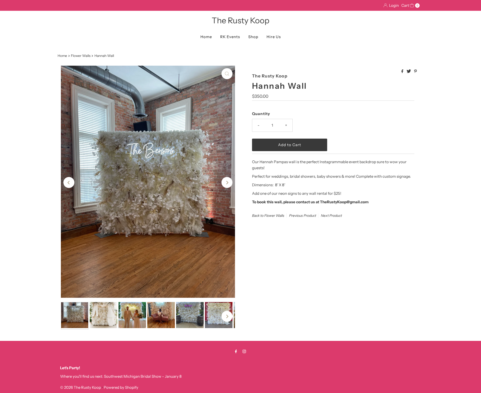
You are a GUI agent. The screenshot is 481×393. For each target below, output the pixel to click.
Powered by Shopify (121, 387)
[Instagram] (244, 351)
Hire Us (274, 36)
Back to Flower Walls (268, 215)
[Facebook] (236, 351)
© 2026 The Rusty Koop (81, 387)
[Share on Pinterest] (415, 71)
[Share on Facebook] (402, 71)
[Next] (226, 182)
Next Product (331, 215)
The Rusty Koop (240, 20)
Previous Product (302, 215)
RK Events (230, 36)
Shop (253, 36)
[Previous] (68, 182)
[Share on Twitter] (409, 71)
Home (206, 36)
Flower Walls (80, 56)
